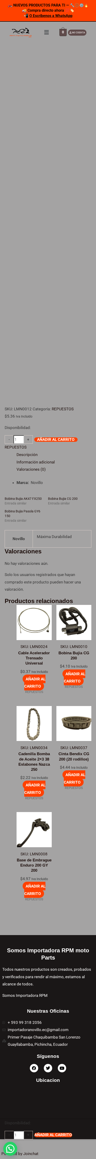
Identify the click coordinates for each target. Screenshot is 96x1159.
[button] (47, 32)
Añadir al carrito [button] (34, 682)
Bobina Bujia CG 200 (63, 499)
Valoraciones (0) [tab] (31, 469)
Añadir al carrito (56, 439)
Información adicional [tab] (36, 462)
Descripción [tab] (27, 454)
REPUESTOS (63, 409)
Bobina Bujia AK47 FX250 (23, 499)
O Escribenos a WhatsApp (50, 16)
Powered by (19, 1153)
